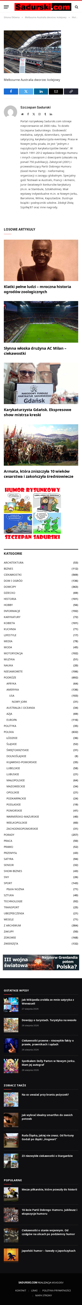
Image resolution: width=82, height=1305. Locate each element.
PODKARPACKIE (16, 798)
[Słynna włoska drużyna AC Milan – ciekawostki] (41, 321)
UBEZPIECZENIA (14, 913)
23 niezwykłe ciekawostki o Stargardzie (47, 1156)
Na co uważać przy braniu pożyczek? (45, 1094)
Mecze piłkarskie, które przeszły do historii (49, 1189)
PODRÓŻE (10, 677)
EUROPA (11, 720)
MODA (8, 647)
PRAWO (8, 847)
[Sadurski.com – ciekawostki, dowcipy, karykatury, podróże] (42, 7)
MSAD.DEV (58, 1282)
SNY (6, 877)
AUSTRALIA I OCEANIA (20, 707)
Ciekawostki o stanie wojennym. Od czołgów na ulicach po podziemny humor (48, 1232)
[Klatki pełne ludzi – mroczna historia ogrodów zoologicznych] (41, 260)
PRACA (8, 841)
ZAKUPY (9, 931)
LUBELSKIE (13, 768)
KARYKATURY (12, 617)
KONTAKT (20, 1290)
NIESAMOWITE (13, 671)
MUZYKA (9, 659)
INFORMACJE (12, 611)
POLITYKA (10, 726)
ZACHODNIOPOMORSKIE (22, 828)
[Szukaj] (76, 7)
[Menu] (6, 7)
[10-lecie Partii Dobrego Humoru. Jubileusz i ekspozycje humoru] (11, 1215)
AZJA (9, 714)
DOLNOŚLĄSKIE (16, 756)
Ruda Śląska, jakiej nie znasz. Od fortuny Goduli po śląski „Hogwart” (48, 1137)
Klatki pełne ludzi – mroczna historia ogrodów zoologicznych (37, 289)
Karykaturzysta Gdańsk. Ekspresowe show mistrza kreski (37, 412)
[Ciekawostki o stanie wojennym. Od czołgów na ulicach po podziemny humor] (11, 1235)
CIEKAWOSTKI (13, 574)
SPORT (8, 883)
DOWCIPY (10, 587)
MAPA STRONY (43, 1295)
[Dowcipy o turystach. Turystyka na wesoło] (11, 1025)
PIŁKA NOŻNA (15, 889)
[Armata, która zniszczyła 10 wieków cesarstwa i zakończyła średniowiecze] (41, 445)
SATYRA (8, 859)
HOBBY (8, 605)
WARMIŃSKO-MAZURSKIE (22, 816)
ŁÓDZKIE (12, 738)
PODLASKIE (13, 804)
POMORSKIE (14, 810)
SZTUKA (9, 895)
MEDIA (8, 641)
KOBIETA (9, 623)
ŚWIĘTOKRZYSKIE (17, 750)
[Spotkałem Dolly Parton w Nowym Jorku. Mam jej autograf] (11, 1066)
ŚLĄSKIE (11, 744)
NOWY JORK (19, 701)
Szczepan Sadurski (35, 107)
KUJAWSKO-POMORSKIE (21, 762)
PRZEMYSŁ (10, 853)
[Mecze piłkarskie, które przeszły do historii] (11, 1194)
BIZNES (8, 568)
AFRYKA (11, 683)
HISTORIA (10, 599)
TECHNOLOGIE (13, 901)
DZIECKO (9, 593)
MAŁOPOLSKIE (15, 780)
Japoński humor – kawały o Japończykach (49, 1250)
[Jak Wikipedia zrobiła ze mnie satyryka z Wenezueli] (11, 1005)
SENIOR (9, 865)
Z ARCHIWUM (12, 925)
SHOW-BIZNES (13, 871)
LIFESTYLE (10, 635)
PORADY (9, 834)
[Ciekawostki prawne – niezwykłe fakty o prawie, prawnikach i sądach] (11, 1045)
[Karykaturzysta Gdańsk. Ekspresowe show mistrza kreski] (41, 383)
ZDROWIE (10, 937)
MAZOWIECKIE (15, 786)
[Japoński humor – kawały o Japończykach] (11, 1255)
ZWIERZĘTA (11, 943)
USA (11, 695)
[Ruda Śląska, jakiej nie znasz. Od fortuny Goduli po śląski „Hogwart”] (11, 1140)
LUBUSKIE (12, 774)
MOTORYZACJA (13, 653)
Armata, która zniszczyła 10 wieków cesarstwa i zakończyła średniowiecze (38, 474)
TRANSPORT (11, 907)
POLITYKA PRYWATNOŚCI (56, 1290)
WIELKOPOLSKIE (16, 822)
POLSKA (9, 732)
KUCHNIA (10, 629)
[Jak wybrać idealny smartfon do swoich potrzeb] (11, 1120)
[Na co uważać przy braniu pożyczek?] (11, 1099)
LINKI (34, 1290)
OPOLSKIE (12, 792)
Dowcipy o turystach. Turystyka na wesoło (49, 1020)
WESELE (9, 919)
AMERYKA (12, 689)
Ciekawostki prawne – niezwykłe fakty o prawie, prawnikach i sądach (48, 1042)
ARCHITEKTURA (13, 562)
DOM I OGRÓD (13, 580)
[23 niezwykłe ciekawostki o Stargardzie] (11, 1161)
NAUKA (8, 665)
